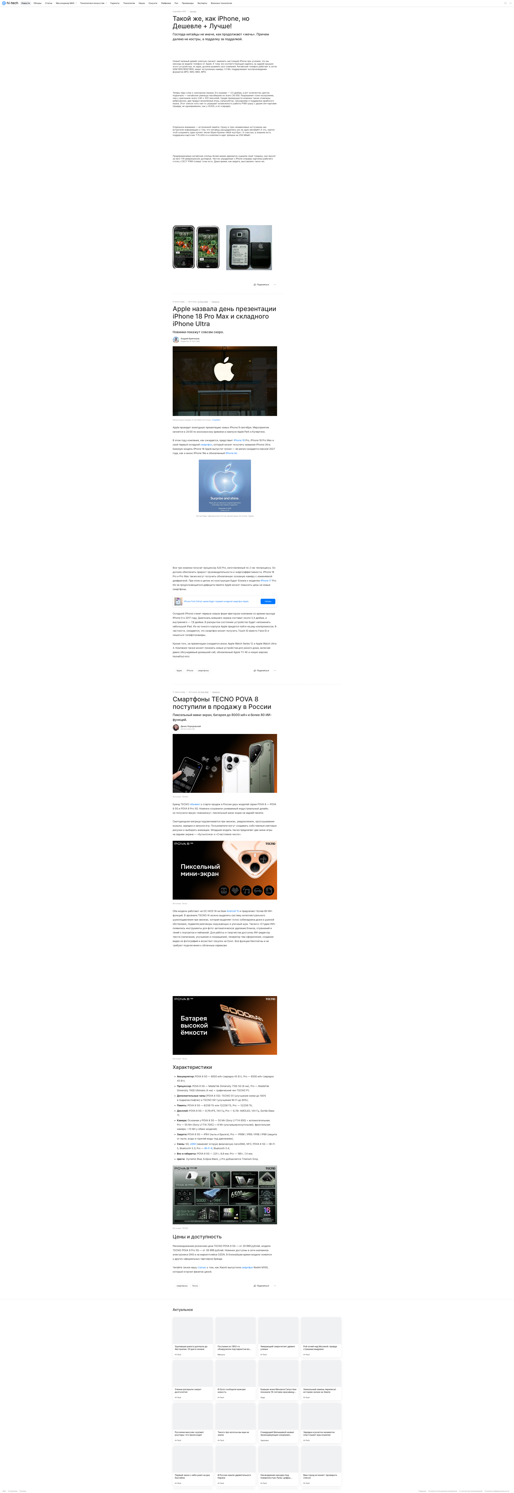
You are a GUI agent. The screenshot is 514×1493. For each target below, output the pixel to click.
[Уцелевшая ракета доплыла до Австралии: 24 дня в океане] (193, 1337)
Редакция (422, 1491)
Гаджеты (215, 302)
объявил (195, 804)
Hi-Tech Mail (203, 302)
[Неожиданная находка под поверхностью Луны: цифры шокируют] (278, 1466)
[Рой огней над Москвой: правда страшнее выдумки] (321, 1337)
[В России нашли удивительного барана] (236, 1466)
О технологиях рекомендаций (470, 1491)
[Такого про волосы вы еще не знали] (236, 1423)
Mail (4, 1491)
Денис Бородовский (191, 726)
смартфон (206, 444)
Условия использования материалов (442, 1491)
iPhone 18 (239, 440)
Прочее (193, 11)
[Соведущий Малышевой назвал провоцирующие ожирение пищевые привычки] (278, 1423)
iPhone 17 (266, 580)
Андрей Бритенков (190, 338)
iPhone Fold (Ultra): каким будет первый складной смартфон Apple (216, 601)
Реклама (22, 1491)
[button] (196, 246)
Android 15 (233, 911)
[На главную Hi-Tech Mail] (12, 3)
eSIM (193, 1144)
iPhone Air (231, 453)
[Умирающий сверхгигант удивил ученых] (278, 1337)
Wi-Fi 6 (208, 1148)
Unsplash (216, 420)
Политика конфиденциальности (497, 1491)
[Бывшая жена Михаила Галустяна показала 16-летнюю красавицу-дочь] (278, 1380)
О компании (12, 1491)
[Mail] (4, 3)
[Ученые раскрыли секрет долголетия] (193, 1380)
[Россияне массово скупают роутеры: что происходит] (193, 1423)
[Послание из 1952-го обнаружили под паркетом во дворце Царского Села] (236, 1337)
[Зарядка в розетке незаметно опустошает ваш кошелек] (321, 1423)
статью (202, 1267)
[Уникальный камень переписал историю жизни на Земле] (321, 1380)
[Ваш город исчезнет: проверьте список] (321, 1466)
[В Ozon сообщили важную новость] (236, 1380)
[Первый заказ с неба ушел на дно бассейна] (193, 1466)
